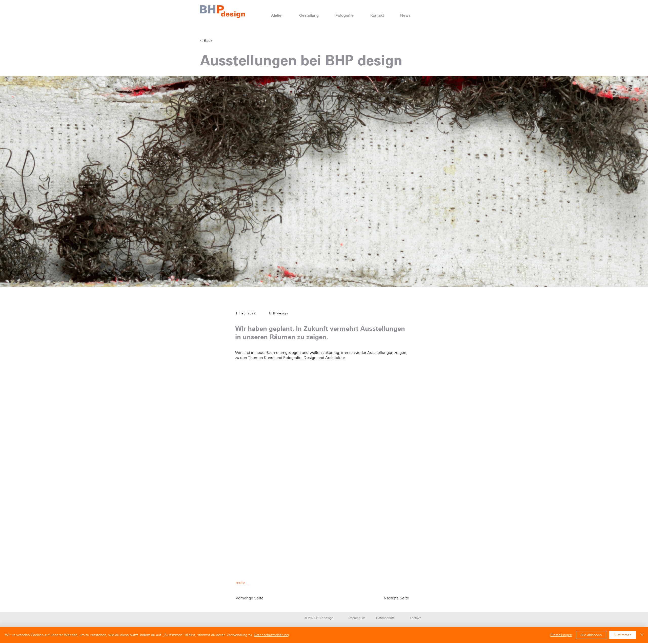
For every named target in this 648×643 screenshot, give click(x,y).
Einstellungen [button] (561, 635)
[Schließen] (642, 635)
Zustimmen (623, 635)
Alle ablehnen (591, 635)
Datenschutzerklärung (271, 635)
